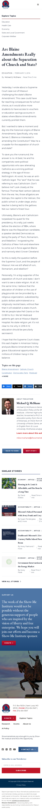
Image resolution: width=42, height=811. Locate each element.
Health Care (6, 25)
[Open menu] (38, 4)
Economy (5, 29)
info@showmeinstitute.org (20, 800)
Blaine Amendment (10, 369)
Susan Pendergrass (28, 519)
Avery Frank (25, 546)
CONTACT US (27, 749)
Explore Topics (26, 718)
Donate (7, 643)
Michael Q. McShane (13, 77)
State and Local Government (13, 33)
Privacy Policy (21, 785)
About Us (27, 724)
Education (6, 22)
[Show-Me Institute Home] (6, 4)
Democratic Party (20, 373)
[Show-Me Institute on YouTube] (14, 749)
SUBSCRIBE (21, 770)
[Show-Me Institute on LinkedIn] (10, 749)
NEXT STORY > (31, 451)
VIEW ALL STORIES (10, 581)
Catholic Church (26, 369)
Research (6, 724)
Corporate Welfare (9, 36)
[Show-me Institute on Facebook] (3, 749)
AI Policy (5, 728)
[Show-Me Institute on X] (7, 749)
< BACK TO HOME (11, 451)
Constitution (7, 373)
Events (16, 724)
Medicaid (33, 373)
